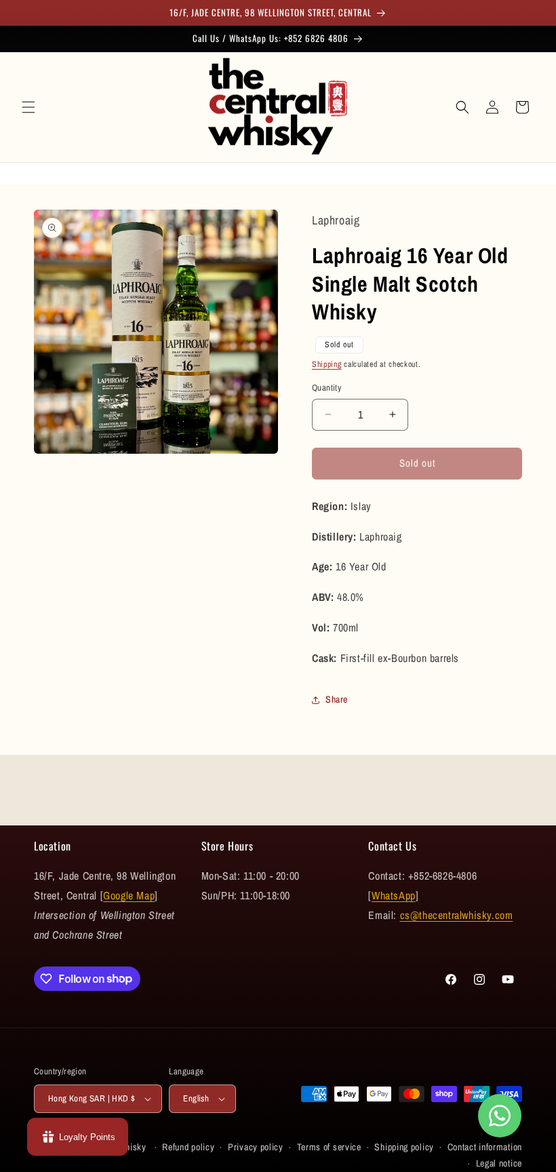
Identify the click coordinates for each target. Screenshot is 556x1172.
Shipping (327, 364)
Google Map (129, 895)
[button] (28, 107)
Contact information (485, 1147)
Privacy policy (255, 1147)
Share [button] (336, 699)
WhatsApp (394, 895)
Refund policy (188, 1147)
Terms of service (329, 1147)
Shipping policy (404, 1147)
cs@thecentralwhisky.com (456, 914)
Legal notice (499, 1163)
